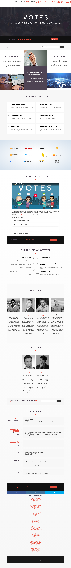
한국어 (40, 2)
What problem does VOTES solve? (21, 220)
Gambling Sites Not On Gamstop (35, 512)
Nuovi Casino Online (35, 525)
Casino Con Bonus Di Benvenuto (35, 499)
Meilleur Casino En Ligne (35, 538)
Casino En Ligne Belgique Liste (35, 540)
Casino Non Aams (35, 537)
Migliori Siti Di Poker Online (35, 498)
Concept (20, 1)
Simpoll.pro (19, 60)
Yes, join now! (54, 39)
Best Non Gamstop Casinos (35, 508)
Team (24, 1)
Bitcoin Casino (35, 528)
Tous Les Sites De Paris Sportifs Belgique (35, 529)
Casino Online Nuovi (35, 497)
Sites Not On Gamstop (35, 507)
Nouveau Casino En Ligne (35, 543)
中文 (36, 2)
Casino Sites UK (35, 514)
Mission (16, 1)
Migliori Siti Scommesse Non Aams (35, 555)
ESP (45, 1)
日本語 (38, 2)
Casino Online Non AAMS (35, 544)
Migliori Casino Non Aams (35, 506)
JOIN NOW (16, 431)
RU (54, 1)
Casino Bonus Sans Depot (35, 535)
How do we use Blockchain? (20, 224)
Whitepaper (33, 1)
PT (52, 1)
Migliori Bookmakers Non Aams (35, 505)
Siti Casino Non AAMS (35, 545)
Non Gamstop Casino (35, 502)
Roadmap (27, 1)
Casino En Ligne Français (35, 533)
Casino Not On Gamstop (35, 504)
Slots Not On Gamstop (35, 521)
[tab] (35, 220)
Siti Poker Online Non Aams (35, 547)
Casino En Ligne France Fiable (35, 542)
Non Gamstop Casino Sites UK (35, 522)
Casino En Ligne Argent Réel (35, 550)
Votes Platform (34, 560)
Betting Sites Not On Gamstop (35, 526)
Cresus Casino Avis (35, 534)
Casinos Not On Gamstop (35, 519)
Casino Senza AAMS (35, 549)
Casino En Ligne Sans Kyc (35, 531)
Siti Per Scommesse (35, 513)
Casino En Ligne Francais (35, 541)
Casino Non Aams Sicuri (36, 552)
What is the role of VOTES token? (21, 229)
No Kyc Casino (35, 536)
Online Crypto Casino (35, 554)
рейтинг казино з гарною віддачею (35, 530)
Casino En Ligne (35, 500)
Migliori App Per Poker (35, 551)
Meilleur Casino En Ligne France (35, 523)
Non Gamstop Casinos (62, 2)
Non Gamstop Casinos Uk (35, 509)
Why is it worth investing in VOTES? (22, 233)
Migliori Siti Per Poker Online (35, 548)
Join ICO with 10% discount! (35, 27)
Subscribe (62, 46)
